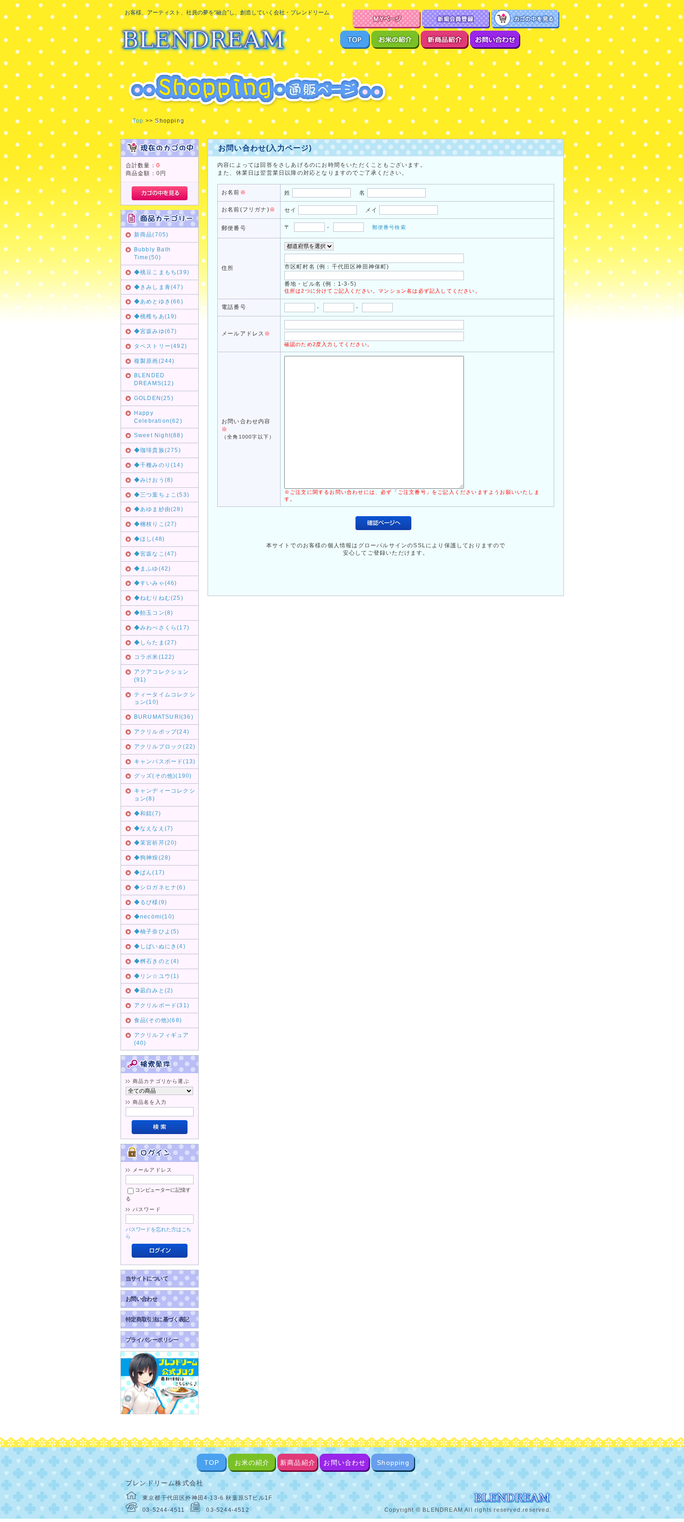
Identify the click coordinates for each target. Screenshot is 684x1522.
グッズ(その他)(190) (163, 776)
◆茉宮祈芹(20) (155, 843)
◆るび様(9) (150, 902)
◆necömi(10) (154, 916)
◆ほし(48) (149, 539)
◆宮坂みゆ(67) (155, 331)
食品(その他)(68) (158, 1020)
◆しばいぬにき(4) (160, 946)
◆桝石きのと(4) (157, 961)
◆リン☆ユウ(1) (157, 976)
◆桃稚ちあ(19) (155, 316)
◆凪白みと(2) (154, 990)
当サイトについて (147, 1278)
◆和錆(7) (147, 813)
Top (138, 121)
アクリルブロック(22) (164, 746)
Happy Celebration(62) (158, 417)
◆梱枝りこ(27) (155, 524)
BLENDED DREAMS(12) (154, 379)
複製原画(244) (154, 361)
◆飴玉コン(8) (154, 613)
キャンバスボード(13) (164, 761)
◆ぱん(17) (149, 872)
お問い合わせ (141, 1299)
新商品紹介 (297, 1462)
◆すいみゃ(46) (155, 583)
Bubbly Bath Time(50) (152, 253)
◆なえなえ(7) (154, 828)
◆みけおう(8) (154, 480)
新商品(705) (151, 234)
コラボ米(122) (154, 657)
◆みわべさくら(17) (161, 627)
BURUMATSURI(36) (164, 717)
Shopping (393, 1462)
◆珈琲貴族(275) (157, 450)
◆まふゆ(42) (152, 568)
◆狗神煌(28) (152, 857)
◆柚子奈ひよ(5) (157, 931)
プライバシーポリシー (152, 1340)
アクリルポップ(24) (161, 731)
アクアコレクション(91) (161, 676)
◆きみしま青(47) (158, 287)
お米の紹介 (252, 1462)
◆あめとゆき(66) (158, 301)
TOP (212, 1462)
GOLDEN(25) (154, 398)
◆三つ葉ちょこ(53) (161, 495)
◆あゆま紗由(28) (158, 509)
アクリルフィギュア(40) (161, 1039)
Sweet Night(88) (158, 435)
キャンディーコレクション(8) (164, 794)
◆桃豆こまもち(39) (161, 272)
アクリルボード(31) (161, 1005)
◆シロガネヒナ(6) (160, 887)
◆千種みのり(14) (158, 465)
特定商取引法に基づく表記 (157, 1319)
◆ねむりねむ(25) (158, 598)
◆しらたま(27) (155, 642)
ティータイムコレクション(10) (164, 698)
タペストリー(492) (160, 346)
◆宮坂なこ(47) (155, 554)
